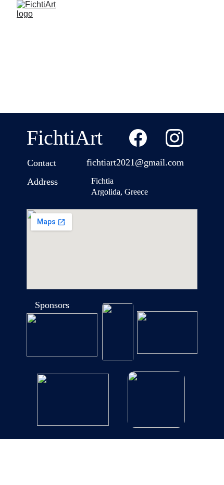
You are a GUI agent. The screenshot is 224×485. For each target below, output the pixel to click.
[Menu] (201, 20)
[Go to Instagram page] (174, 138)
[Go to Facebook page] (138, 138)
